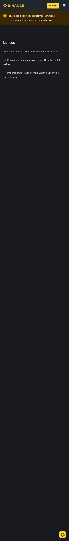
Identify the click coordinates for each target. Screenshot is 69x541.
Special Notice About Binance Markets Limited (32, 51)
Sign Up (53, 5)
